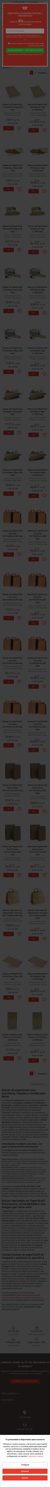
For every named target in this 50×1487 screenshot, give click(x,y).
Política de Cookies (35, 1456)
